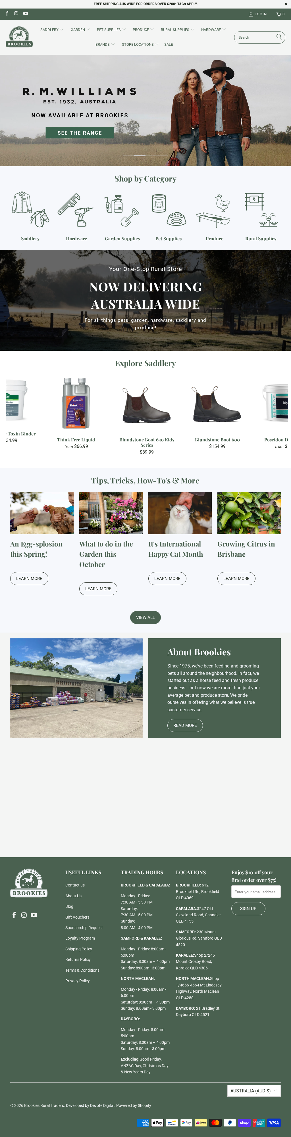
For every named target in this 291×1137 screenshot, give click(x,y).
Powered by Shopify (133, 1105)
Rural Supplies (260, 216)
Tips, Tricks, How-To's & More (145, 480)
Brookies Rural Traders (44, 1105)
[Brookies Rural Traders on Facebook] (6, 14)
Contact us (75, 885)
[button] (52, 30)
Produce (214, 216)
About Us (73, 896)
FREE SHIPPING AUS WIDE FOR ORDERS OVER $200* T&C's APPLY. (146, 4)
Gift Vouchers (77, 917)
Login (261, 14)
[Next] (281, 414)
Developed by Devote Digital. (90, 1105)
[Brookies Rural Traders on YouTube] (25, 14)
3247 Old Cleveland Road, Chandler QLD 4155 (198, 915)
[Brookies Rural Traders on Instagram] (15, 14)
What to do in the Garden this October (106, 554)
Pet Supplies (168, 216)
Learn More (29, 578)
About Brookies (199, 652)
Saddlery (30, 216)
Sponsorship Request (84, 927)
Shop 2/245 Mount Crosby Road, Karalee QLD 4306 (195, 961)
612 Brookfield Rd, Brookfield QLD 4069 (197, 891)
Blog (69, 906)
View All (145, 617)
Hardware (76, 216)
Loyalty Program (80, 938)
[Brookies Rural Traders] (19, 37)
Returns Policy (78, 959)
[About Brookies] (76, 688)
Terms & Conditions (82, 970)
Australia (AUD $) (250, 1091)
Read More (185, 725)
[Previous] (12, 414)
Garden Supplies (122, 216)
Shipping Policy (78, 949)
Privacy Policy (77, 981)
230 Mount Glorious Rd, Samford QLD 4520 (199, 938)
